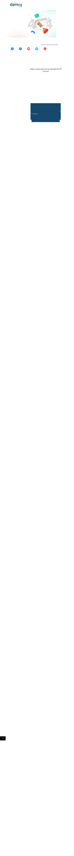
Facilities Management (7, 304)
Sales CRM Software (6, 238)
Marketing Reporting (6, 177)
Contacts (4, 375)
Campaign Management (7, 133)
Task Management (6, 425)
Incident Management (6, 628)
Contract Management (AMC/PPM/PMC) (11, 586)
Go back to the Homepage (46, 113)
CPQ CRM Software (6, 247)
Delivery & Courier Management (9, 503)
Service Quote (5, 589)
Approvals (4, 410)
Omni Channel (5, 130)
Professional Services (7, 310)
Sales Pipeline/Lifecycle (7, 381)
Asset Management (6, 307)
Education (4, 501)
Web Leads (4, 154)
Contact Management (6, 419)
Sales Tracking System (7, 428)
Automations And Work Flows (8, 408)
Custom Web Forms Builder (8, 180)
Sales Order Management (7, 434)
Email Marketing (5, 162)
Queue (3, 568)
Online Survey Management (8, 631)
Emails (3, 390)
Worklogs (4, 598)
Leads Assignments (6, 145)
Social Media (4, 136)
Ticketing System (5, 616)
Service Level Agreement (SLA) (9, 565)
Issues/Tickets (5, 580)
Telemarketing (5, 171)
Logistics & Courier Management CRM (10, 703)
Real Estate (4, 492)
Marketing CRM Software (7, 241)
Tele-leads (4, 142)
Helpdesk (4, 613)
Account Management (6, 159)
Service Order (5, 592)
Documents (4, 387)
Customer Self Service (7, 604)
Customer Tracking (6, 634)
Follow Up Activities (6, 148)
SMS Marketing (5, 168)
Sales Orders (5, 402)
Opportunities (5, 384)
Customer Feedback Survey (8, 601)
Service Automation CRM (7, 244)
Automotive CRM (5, 697)
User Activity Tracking (6, 622)
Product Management (6, 416)
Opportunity (4, 156)
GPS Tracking (5, 577)
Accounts (4, 372)
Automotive (4, 498)
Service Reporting (6, 625)
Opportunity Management (7, 422)
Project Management (6, 313)
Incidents (4, 574)
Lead (3, 139)
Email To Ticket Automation (8, 583)
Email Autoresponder (6, 165)
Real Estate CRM (5, 691)
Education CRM (5, 700)
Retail (3, 495)
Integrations (4, 413)
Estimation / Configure (7, 393)
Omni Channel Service (7, 562)
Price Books (4, 396)
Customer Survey (6, 405)
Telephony (4, 431)
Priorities (4, 571)
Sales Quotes (5, 399)
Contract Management (7, 619)
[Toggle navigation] (3, 738)
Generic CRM (5, 694)
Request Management (7, 595)
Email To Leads (5, 151)
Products (4, 378)
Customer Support (6, 607)
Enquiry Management (6, 174)
